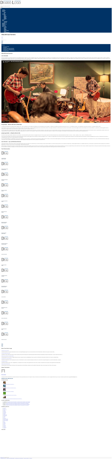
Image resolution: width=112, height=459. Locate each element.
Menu (1, 8)
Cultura (3, 11)
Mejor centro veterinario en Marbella (8, 391)
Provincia (5, 22)
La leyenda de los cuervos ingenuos (6, 358)
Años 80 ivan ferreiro (6, 46)
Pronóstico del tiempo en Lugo (7, 378)
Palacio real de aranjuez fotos (5, 363)
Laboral (4, 416)
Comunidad (5, 21)
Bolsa (5, 15)
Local (3, 20)
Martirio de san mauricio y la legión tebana (7, 355)
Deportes (3, 24)
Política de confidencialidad (10, 458)
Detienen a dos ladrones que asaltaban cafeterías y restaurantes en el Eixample (17, 403)
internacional (5, 415)
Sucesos (5, 31)
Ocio (4, 421)
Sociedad (5, 27)
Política (3, 19)
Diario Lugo (2, 457)
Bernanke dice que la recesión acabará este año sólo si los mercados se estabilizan (18, 404)
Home (2, 37)
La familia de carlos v (4, 361)
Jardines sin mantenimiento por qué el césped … (10, 395)
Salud (4, 424)
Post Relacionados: (6, 50)
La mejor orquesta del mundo (5, 353)
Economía (4, 412)
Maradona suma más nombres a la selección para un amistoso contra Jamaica (19, 401)
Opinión (5, 29)
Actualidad (4, 10)
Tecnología (4, 25)
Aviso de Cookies (26, 458)
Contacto (30, 458)
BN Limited (3, 374)
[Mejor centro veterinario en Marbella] (4, 390)
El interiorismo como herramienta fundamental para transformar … (12, 398)
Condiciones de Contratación (19, 458)
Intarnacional (5, 414)
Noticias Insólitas (6, 32)
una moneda (5, 47)
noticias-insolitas (5, 420)
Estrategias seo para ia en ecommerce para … (9, 387)
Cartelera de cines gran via (5, 350)
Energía (5, 17)
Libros (5, 12)
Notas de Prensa (6, 30)
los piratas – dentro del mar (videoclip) (8, 48)
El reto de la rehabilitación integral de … (8, 384)
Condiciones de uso (3, 458)
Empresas (5, 16)
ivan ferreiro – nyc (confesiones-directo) (9, 49)
